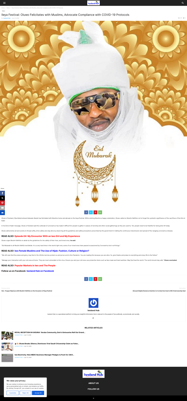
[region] (25, 387)
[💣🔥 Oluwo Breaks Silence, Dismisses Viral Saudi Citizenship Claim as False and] (7, 347)
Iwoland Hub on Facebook (40, 271)
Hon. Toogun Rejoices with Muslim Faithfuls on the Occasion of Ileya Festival (26, 291)
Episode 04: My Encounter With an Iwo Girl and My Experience (47, 236)
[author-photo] (93, 308)
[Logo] (94, 377)
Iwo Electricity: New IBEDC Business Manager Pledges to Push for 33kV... (44, 355)
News (8, 8)
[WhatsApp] (100, 212)
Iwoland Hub (6, 18)
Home (3, 8)
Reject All (25, 393)
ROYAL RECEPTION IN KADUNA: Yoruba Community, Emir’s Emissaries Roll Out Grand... (50, 332)
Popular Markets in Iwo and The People (35, 265)
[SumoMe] (2, 212)
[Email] (2, 207)
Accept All (38, 393)
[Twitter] (91, 212)
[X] (2, 198)
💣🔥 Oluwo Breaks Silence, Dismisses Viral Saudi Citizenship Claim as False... (47, 344)
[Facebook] (86, 212)
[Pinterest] (95, 212)
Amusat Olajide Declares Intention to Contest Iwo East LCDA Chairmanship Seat (159, 291)
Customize (12, 393)
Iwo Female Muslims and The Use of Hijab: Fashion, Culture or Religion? (52, 251)
